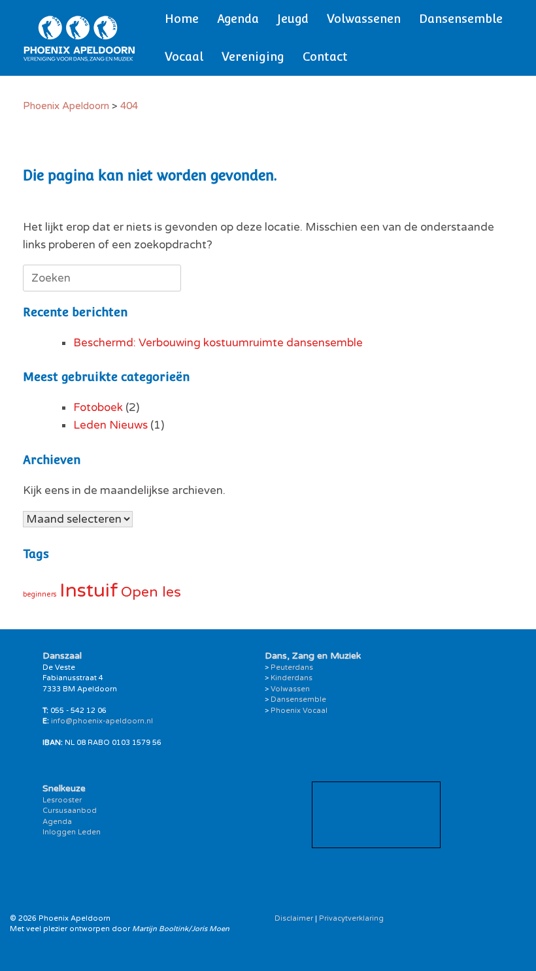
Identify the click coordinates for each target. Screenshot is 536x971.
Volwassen (290, 689)
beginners (40, 594)
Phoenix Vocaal (299, 710)
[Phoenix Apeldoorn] (79, 37)
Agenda (238, 18)
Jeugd (293, 18)
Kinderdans (291, 678)
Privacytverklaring (351, 918)
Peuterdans (292, 667)
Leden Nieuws (110, 425)
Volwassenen (364, 18)
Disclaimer (294, 918)
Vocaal (184, 56)
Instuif (88, 590)
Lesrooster (62, 800)
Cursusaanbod (69, 810)
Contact (325, 56)
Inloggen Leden (71, 832)
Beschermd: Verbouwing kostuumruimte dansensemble (218, 343)
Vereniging (253, 56)
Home (182, 18)
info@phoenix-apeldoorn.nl (102, 721)
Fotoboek (98, 407)
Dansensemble (461, 18)
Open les (151, 592)
